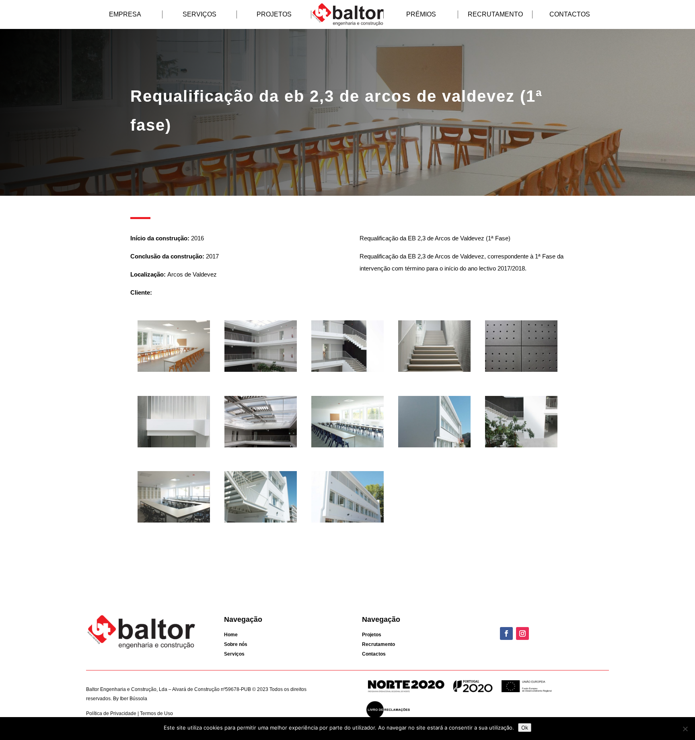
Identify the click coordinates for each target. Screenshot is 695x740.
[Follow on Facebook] (506, 633)
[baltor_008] (347, 447)
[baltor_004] (260, 371)
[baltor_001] (347, 371)
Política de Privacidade (112, 713)
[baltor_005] (521, 371)
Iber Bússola (133, 698)
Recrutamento (495, 14)
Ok (524, 727)
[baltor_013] (260, 522)
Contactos (569, 14)
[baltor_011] (521, 447)
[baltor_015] (174, 371)
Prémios (421, 14)
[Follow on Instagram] (522, 633)
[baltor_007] (260, 447)
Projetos (274, 14)
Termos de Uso (156, 713)
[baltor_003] (434, 371)
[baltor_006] (174, 447)
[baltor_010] (434, 447)
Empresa (125, 14)
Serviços (199, 14)
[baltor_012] (174, 522)
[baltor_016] (347, 522)
